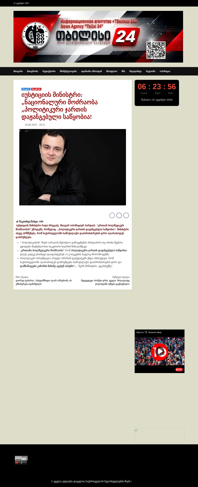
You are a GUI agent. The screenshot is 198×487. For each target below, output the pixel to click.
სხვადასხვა (135, 71)
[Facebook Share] (112, 215)
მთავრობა (32, 71)
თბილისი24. (139, 481)
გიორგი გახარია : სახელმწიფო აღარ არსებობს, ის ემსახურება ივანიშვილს (44, 280)
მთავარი (18, 71)
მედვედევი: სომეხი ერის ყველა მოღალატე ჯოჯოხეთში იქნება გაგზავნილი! (105, 280)
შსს (123, 71)
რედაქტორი (49, 71)
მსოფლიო (111, 71)
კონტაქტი (20, 467)
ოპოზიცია (165, 71)
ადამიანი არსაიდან (91, 71)
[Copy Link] (126, 215)
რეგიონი (150, 71)
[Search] (183, 71)
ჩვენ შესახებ (21, 473)
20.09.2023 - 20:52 (35, 124)
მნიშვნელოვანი (68, 71)
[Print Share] (119, 215)
